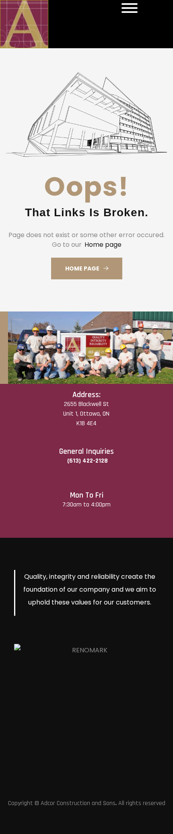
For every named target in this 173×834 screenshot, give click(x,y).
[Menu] (130, 8)
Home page (103, 244)
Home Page (82, 268)
